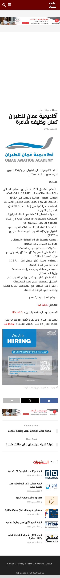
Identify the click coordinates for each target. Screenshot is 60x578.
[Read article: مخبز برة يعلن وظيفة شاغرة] (51, 500)
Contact (10, 564)
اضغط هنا (42, 304)
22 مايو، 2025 (50, 129)
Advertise (39, 564)
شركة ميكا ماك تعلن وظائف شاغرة (25, 471)
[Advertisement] (30, 66)
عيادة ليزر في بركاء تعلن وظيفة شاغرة (23, 510)
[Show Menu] (9, 5)
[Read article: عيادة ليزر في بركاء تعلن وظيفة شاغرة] (51, 513)
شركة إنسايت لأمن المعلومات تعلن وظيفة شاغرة (25, 485)
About (49, 564)
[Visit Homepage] (52, 5)
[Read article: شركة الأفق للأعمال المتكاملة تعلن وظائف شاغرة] (51, 538)
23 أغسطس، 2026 (34, 475)
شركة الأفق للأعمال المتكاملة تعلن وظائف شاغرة (25, 537)
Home (55, 110)
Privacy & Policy (24, 564)
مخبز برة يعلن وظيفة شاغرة (29, 498)
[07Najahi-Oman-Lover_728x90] (30, 21)
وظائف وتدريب (43, 110)
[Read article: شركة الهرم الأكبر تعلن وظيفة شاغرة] (51, 525)
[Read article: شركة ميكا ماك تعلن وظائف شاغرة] (51, 474)
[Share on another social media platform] (11, 400)
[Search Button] (4, 5)
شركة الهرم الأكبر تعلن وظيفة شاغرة (24, 522)
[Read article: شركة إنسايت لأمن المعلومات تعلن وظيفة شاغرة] (51, 486)
